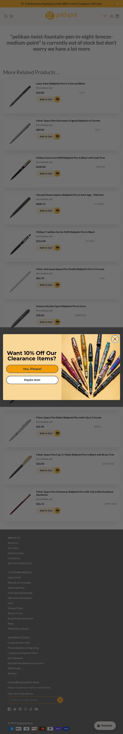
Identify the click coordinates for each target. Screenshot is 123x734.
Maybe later (32, 379)
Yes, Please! (32, 368)
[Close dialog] (115, 339)
